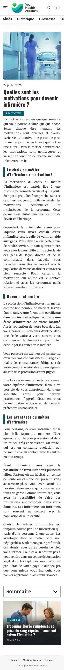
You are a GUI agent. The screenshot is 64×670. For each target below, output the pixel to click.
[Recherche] (48, 7)
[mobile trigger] (6, 7)
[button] (55, 591)
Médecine (15, 620)
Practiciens (13, 113)
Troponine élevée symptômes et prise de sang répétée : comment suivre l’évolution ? (31, 630)
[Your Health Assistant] (24, 7)
